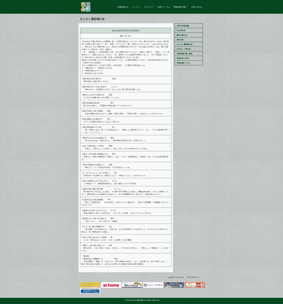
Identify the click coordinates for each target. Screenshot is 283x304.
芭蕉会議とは (123, 7)
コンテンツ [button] (148, 7)
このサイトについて (176, 277)
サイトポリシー (193, 277)
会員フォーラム (164, 7)
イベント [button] (135, 7)
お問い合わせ (196, 7)
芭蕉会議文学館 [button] (180, 7)
